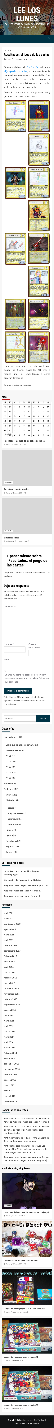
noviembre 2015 (12, 994)
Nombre (9, 644)
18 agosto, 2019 (18, 1360)
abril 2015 (9, 1026)
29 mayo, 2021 (17, 1264)
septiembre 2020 (12, 924)
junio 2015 (9, 1015)
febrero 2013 (10, 1101)
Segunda (10, 846)
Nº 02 (8, 761)
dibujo (17, 385)
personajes (26, 385)
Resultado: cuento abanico (16, 489)
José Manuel (10, 541)
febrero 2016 (10, 977)
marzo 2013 (9, 1096)
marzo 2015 (9, 1031)
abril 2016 (9, 967)
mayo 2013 (9, 1085)
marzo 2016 (9, 972)
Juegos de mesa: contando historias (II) (22, 890)
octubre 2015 (10, 999)
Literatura (13, 819)
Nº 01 (8, 756)
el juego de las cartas (15, 71)
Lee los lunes (27, 14)
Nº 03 (8, 767)
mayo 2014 (9, 1037)
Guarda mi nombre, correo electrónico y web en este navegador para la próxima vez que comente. (27, 678)
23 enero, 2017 (17, 445)
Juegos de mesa (15, 813)
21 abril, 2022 (17, 1216)
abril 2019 (9, 940)
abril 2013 (9, 1090)
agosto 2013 (10, 1080)
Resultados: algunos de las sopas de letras (24, 441)
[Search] (49, 38)
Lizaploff (12, 824)
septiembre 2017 (12, 951)
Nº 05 (8, 778)
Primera (9, 830)
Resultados (8, 51)
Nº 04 (8, 772)
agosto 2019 (10, 929)
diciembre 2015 (11, 988)
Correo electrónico (35, 646)
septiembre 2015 (12, 1004)
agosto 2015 (10, 1010)
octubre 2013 (10, 1074)
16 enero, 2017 (17, 493)
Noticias (8, 783)
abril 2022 (9, 913)
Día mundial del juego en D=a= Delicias (22, 880)
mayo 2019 (9, 934)
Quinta (9, 835)
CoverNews (19, 1423)
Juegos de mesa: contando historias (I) (22, 896)
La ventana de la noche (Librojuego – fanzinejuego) (21, 873)
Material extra (13, 750)
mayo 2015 (9, 1020)
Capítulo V (32, 67)
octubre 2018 (10, 945)
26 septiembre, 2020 (19, 1312)
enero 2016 (9, 983)
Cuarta (9, 794)
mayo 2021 (9, 918)
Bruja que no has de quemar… (20, 745)
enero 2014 (9, 1058)
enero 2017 (9, 961)
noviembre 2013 (12, 1069)
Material (10, 800)
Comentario (11, 606)
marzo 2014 (9, 1047)
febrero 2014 (10, 1053)
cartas (11, 385)
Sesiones (8, 789)
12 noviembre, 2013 (21, 59)
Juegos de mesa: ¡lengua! (25, 1141)
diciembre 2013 (11, 1063)
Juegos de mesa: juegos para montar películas (26, 885)
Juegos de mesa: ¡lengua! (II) (33, 1160)
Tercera (10, 852)
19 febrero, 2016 (22, 541)
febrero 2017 (10, 956)
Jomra (8, 59)
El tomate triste (11, 537)
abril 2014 (9, 1042)
